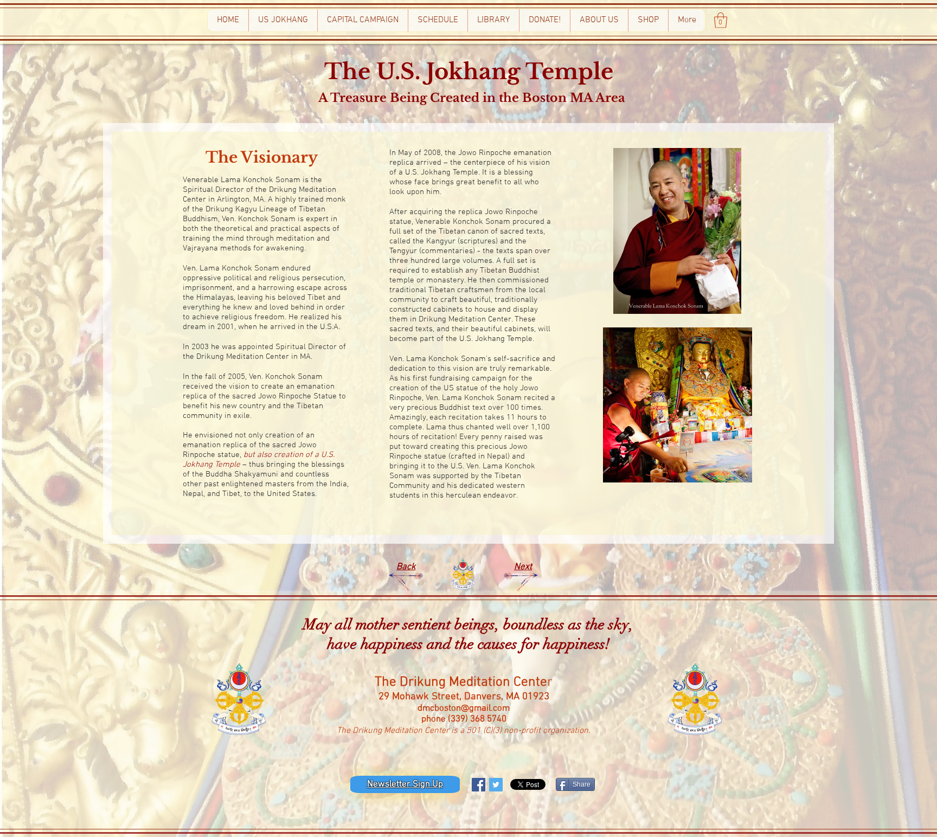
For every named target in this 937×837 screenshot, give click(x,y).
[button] (720, 20)
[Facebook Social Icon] (478, 784)
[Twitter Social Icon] (496, 784)
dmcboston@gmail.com (464, 708)
